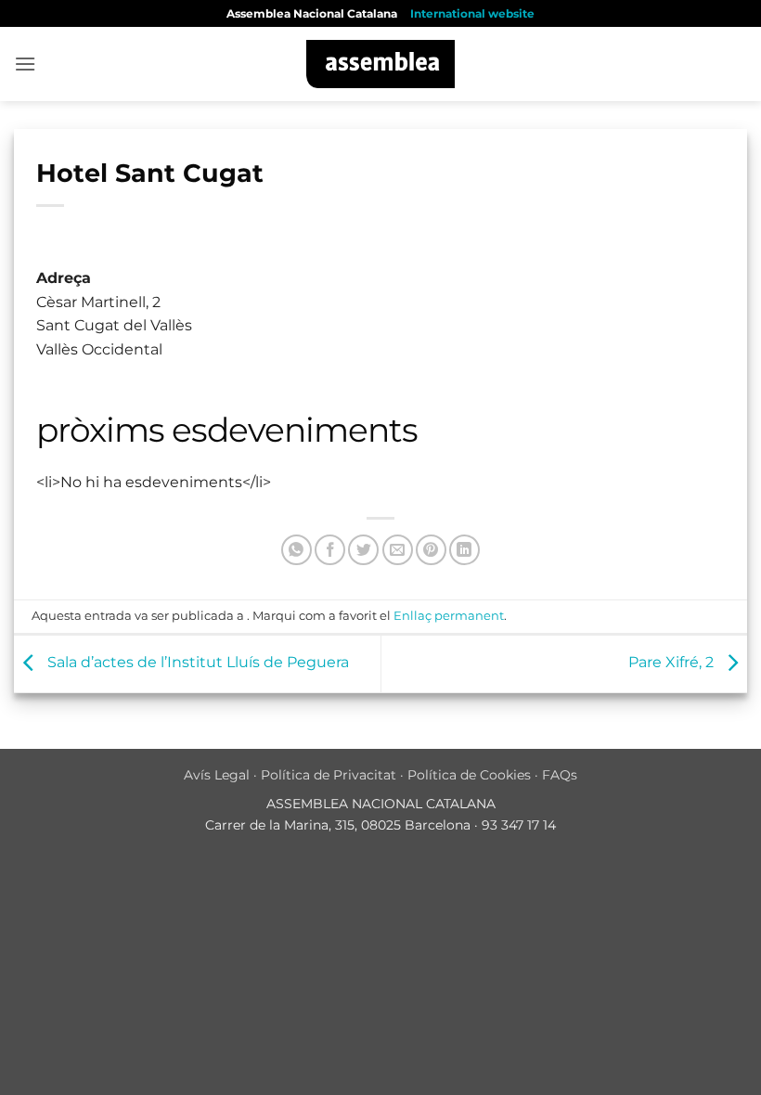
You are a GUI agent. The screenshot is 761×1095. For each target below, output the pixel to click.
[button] (25, 63)
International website (472, 13)
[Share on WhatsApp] (296, 550)
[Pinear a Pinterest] (431, 550)
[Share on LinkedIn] (464, 550)
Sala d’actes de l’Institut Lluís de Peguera (196, 663)
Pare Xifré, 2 (672, 663)
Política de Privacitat (328, 774)
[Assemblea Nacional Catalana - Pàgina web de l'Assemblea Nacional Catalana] (381, 64)
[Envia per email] (397, 550)
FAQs (559, 774)
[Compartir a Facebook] (330, 550)
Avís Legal (217, 774)
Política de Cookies (469, 774)
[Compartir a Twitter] (363, 550)
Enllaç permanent (448, 616)
